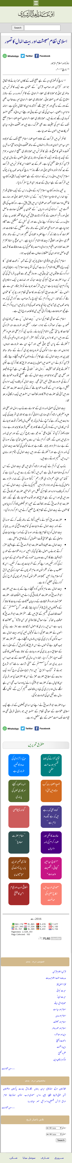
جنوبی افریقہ (57, 1095)
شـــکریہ (12, 1158)
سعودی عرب (29, 1095)
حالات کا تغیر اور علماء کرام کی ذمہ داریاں (51, 842)
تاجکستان (6, 1089)
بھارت (21, 1089)
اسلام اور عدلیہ (61, 1016)
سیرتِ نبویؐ (61, 991)
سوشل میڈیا (29, 1158)
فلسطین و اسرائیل (47, 1101)
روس (39, 1095)
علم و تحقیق (62, 1053)
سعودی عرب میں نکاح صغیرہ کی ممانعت (51, 894)
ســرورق (59, 1158)
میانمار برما (31, 1101)
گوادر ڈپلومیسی (19, 810)
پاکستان (14, 1089)
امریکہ (56, 1089)
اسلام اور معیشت (59, 1022)
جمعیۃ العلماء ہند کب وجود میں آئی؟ (51, 788)
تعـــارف (45, 1158)
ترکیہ (64, 1095)
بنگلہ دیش (29, 1089)
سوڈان (20, 1095)
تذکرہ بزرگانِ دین (59, 1059)
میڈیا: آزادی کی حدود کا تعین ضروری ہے (19, 765)
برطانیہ (36, 1089)
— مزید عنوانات (8, 1069)
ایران (43, 1089)
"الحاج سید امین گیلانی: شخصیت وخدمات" (51, 868)
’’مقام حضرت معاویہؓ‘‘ (19, 839)
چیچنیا (49, 1095)
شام (5, 1095)
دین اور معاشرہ (60, 1034)
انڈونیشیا (49, 1089)
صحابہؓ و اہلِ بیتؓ (60, 1003)
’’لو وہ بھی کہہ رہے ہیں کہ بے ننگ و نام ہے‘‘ (51, 816)
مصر (37, 1101)
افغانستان (62, 1089)
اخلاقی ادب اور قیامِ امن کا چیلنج (19, 891)
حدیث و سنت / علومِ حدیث (56, 978)
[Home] (36, 18)
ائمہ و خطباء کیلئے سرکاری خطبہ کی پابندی (19, 791)
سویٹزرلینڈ (12, 1095)
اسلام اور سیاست (59, 1009)
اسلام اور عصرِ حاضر (59, 1028)
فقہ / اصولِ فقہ (61, 984)
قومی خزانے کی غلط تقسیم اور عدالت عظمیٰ (51, 765)
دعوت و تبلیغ (61, 1041)
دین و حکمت (61, 1047)
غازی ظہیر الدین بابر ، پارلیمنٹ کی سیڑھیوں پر (19, 868)
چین (44, 1095)
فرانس (57, 1101)
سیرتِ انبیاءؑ (61, 997)
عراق (64, 1101)
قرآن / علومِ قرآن (59, 972)
